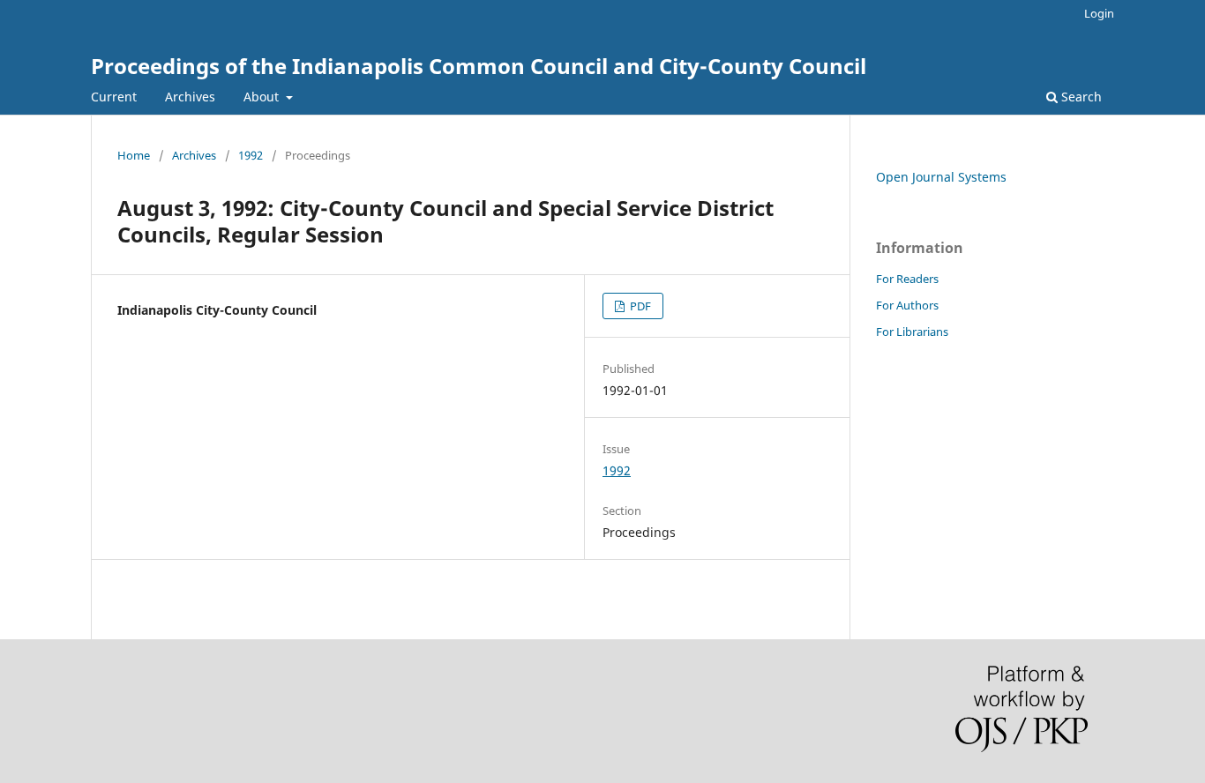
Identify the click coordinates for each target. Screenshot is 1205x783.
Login (1099, 13)
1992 (250, 155)
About (262, 96)
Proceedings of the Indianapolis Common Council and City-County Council (478, 65)
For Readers (907, 279)
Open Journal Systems (941, 176)
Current (114, 96)
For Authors (907, 305)
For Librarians (912, 331)
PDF (639, 306)
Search (1080, 96)
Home (133, 155)
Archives (190, 96)
